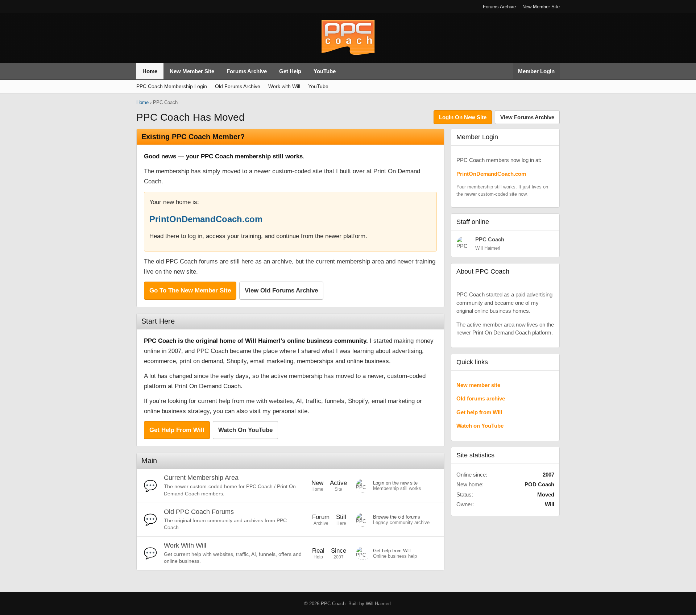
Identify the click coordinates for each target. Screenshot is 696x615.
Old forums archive (480, 398)
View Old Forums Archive (281, 290)
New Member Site (541, 6)
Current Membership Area (201, 477)
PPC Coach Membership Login (171, 86)
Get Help (290, 71)
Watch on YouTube (480, 426)
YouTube (325, 71)
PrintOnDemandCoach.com (205, 219)
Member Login (536, 71)
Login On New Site (462, 117)
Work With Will (185, 545)
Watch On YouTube (245, 430)
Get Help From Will (176, 430)
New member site (478, 385)
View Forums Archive (527, 117)
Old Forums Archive (237, 86)
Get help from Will (392, 550)
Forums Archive (499, 6)
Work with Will (284, 86)
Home (149, 71)
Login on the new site (395, 483)
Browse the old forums (396, 517)
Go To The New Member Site (190, 290)
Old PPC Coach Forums (199, 511)
